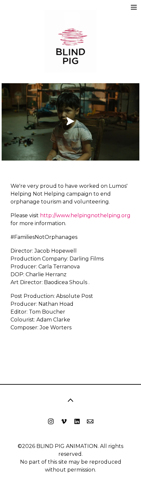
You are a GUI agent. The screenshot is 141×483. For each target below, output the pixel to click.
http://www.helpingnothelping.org (85, 215)
